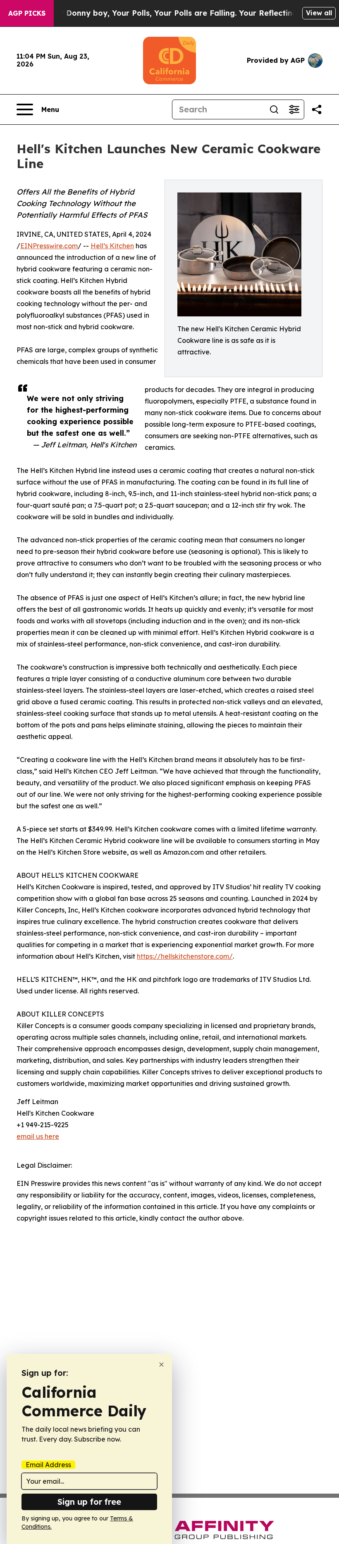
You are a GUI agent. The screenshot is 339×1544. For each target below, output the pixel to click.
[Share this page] (316, 109)
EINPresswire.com (49, 246)
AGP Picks (26, 13)
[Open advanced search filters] (294, 109)
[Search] (274, 109)
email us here (38, 1136)
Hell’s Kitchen (112, 246)
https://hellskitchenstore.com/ (185, 956)
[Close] (161, 1364)
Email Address (48, 1465)
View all (319, 13)
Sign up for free (89, 1501)
